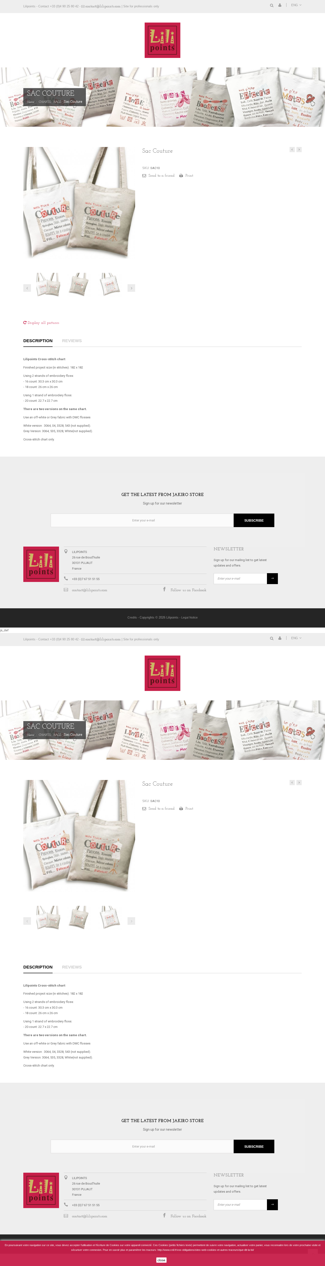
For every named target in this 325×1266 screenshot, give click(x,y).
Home (30, 102)
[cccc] (48, 285)
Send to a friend (161, 176)
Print (189, 176)
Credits (132, 617)
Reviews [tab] (72, 341)
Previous (27, 921)
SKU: (146, 168)
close (161, 1260)
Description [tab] (38, 341)
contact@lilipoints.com (103, 6)
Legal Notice (189, 617)
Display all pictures (43, 323)
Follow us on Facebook (189, 590)
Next (131, 921)
